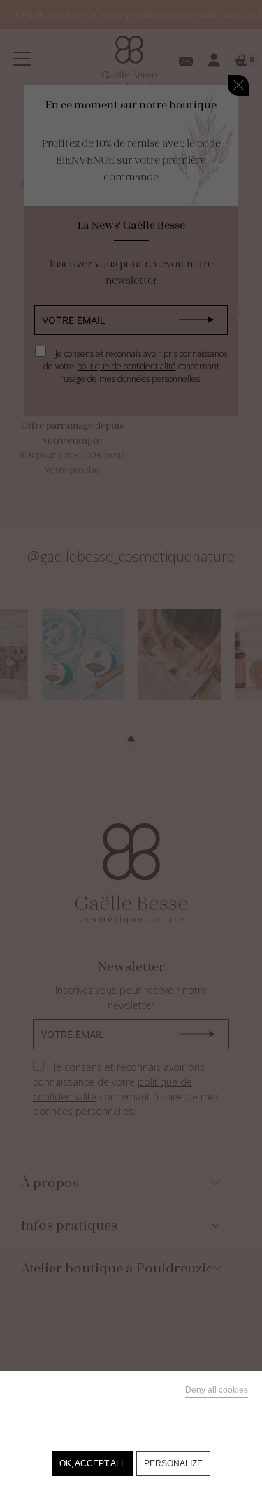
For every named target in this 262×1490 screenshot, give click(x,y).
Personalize (173, 1463)
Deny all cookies (216, 1390)
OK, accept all (92, 1463)
